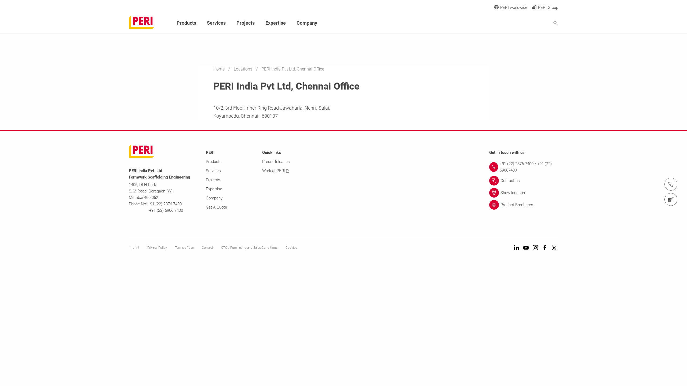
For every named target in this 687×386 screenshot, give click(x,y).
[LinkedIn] (517, 248)
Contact (207, 248)
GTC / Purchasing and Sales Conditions (249, 248)
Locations (243, 69)
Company (307, 23)
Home (219, 69)
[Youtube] (526, 248)
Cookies (291, 248)
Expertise (275, 23)
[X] (554, 248)
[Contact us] (670, 199)
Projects (245, 23)
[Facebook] (545, 248)
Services (216, 23)
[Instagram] (535, 248)
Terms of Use (184, 248)
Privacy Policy (157, 248)
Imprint (134, 248)
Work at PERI (273, 170)
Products (186, 23)
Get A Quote (216, 207)
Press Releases (276, 161)
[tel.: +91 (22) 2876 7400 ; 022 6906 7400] (670, 184)
